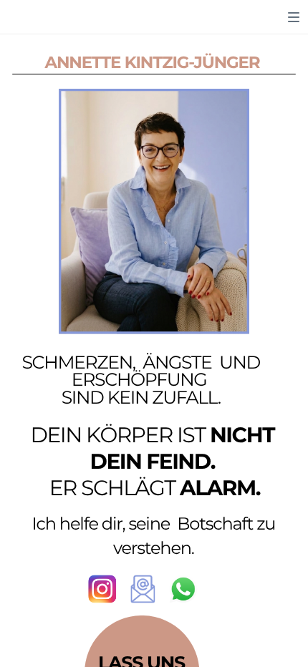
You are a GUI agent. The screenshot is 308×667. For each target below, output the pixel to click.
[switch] (293, 17)
